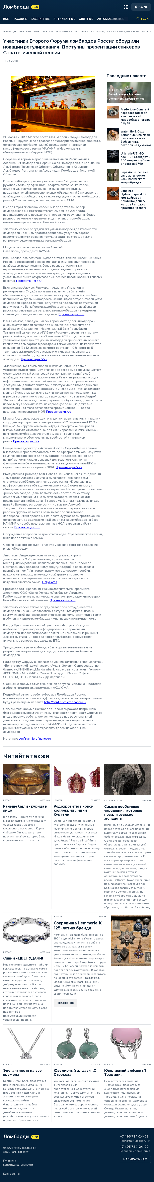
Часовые (20, 18)
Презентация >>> (29, 281)
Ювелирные (40, 18)
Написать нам (135, 1159)
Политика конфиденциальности (18, 1162)
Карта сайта (11, 1173)
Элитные (86, 18)
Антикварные (64, 18)
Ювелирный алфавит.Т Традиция (125, 1073)
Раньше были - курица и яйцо (25, 808)
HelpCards (49, 582)
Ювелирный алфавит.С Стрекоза (75, 1073)
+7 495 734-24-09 (134, 1136)
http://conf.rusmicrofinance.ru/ (65, 702)
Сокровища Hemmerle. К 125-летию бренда (78, 925)
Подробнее (65, 1003)
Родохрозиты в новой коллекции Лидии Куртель (73, 810)
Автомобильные (110, 18)
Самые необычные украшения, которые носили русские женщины (123, 813)
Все (6, 18)
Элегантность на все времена (22, 1073)
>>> (37, 527)
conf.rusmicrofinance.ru (35, 738)
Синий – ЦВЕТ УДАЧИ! (23, 958)
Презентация (24, 527)
